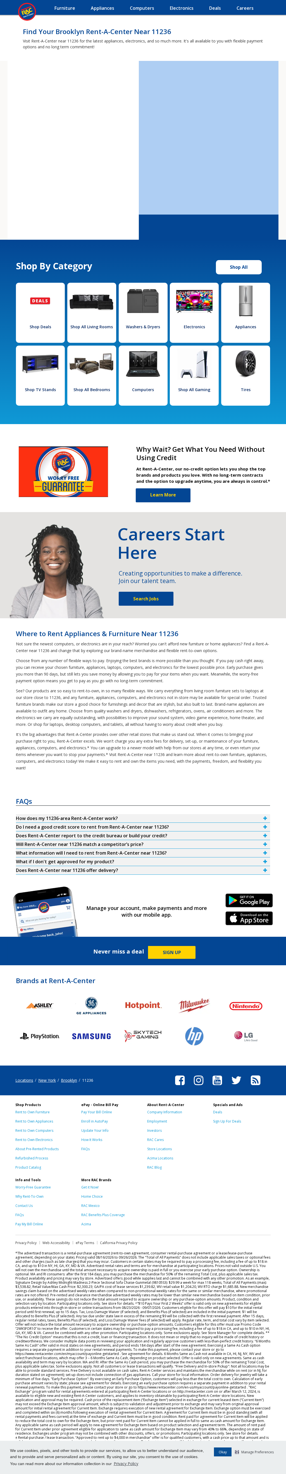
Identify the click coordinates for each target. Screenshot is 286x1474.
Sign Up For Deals (227, 1121)
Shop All (239, 267)
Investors (154, 1130)
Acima (86, 1224)
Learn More (163, 495)
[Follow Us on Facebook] (180, 1086)
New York (47, 1080)
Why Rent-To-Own (29, 1196)
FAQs (85, 1149)
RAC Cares (155, 1139)
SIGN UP (172, 952)
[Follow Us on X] (236, 1086)
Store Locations (159, 1149)
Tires (246, 389)
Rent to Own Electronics (34, 1139)
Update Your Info (95, 1130)
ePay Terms (85, 1242)
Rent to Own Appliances (34, 1121)
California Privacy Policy (118, 1242)
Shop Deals (40, 326)
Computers (143, 389)
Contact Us (24, 1205)
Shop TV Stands (40, 389)
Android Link (249, 902)
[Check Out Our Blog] (255, 1086)
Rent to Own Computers (34, 1130)
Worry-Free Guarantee (33, 1187)
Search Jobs (146, 599)
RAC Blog (154, 1167)
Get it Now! (90, 1187)
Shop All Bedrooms (91, 389)
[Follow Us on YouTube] (217, 1086)
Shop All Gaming (194, 389)
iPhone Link (249, 920)
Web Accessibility (56, 1242)
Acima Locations (160, 1158)
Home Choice (92, 1196)
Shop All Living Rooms (91, 326)
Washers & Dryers (143, 326)
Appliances (245, 326)
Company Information (164, 1112)
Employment (157, 1121)
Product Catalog (28, 1167)
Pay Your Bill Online (96, 1112)
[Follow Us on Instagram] (199, 1086)
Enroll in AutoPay (94, 1121)
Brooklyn (69, 1080)
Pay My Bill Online (29, 1224)
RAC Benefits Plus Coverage (103, 1215)
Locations (24, 1080)
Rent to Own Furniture (32, 1112)
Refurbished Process (31, 1158)
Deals (217, 1112)
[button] (254, 1451)
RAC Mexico (90, 1205)
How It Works (91, 1139)
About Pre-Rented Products (37, 1149)
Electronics (194, 326)
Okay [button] (223, 1452)
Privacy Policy (126, 1463)
